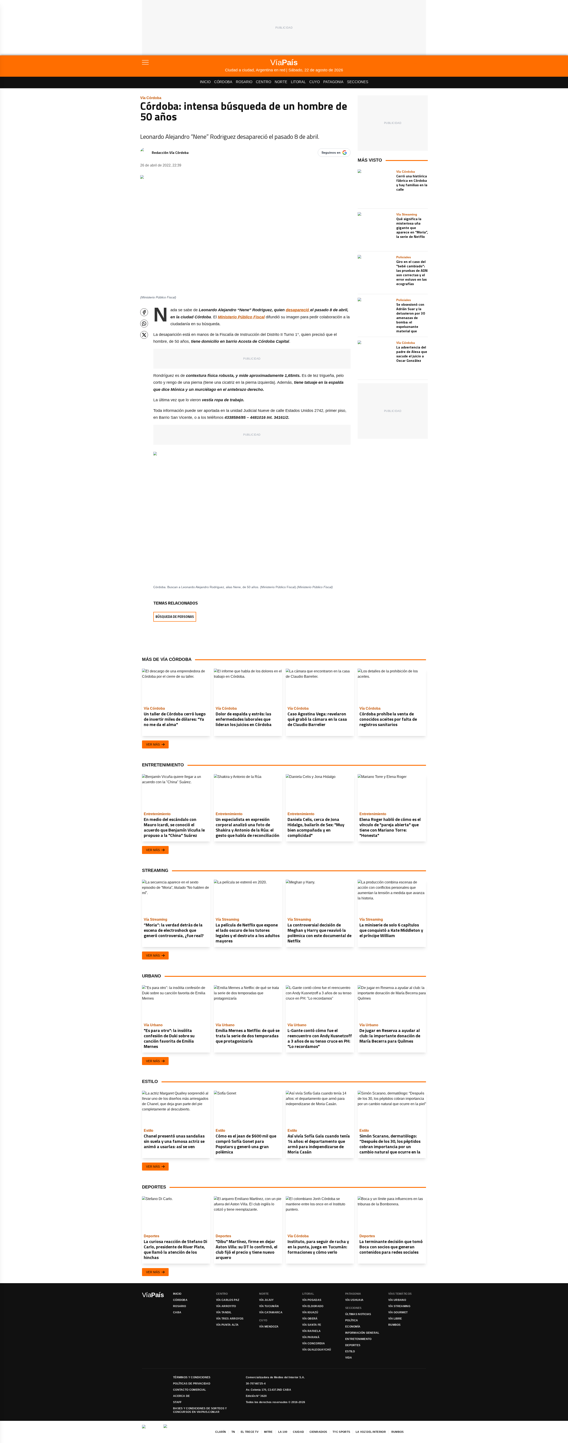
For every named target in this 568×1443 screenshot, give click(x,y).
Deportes (352, 1345)
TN (233, 1431)
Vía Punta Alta (227, 1324)
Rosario (244, 82)
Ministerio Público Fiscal (241, 317)
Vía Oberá (310, 1318)
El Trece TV (249, 1431)
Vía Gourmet (398, 1312)
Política (351, 1320)
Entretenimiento (358, 1339)
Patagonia (333, 82)
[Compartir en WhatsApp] (144, 323)
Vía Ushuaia (354, 1300)
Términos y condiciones (192, 1377)
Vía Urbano (397, 1300)
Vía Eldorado (312, 1306)
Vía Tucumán (269, 1306)
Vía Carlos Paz (227, 1300)
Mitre (268, 1431)
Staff (177, 1402)
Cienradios (318, 1431)
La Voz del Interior (371, 1431)
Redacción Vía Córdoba (170, 152)
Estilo (350, 1351)
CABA (177, 1312)
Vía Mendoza (268, 1326)
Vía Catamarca (270, 1312)
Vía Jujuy (266, 1300)
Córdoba (223, 82)
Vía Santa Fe (311, 1324)
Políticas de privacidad (191, 1383)
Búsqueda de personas (175, 616)
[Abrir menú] (183, 62)
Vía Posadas (311, 1300)
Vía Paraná (311, 1337)
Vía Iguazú (310, 1312)
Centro (263, 82)
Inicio (205, 82)
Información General (362, 1332)
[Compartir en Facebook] (144, 312)
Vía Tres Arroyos (230, 1318)
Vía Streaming (399, 1306)
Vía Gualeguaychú (316, 1349)
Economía (352, 1326)
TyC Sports (341, 1431)
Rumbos (394, 1324)
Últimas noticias (358, 1314)
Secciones (357, 82)
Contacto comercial (189, 1389)
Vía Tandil (223, 1312)
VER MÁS (153, 744)
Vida (348, 1357)
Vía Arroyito (226, 1306)
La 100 (283, 1431)
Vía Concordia (313, 1343)
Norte (281, 82)
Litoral (298, 82)
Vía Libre (395, 1318)
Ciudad (298, 1431)
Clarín (220, 1431)
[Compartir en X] (144, 335)
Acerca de (181, 1396)
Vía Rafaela (311, 1331)
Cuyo (314, 82)
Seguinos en (331, 152)
